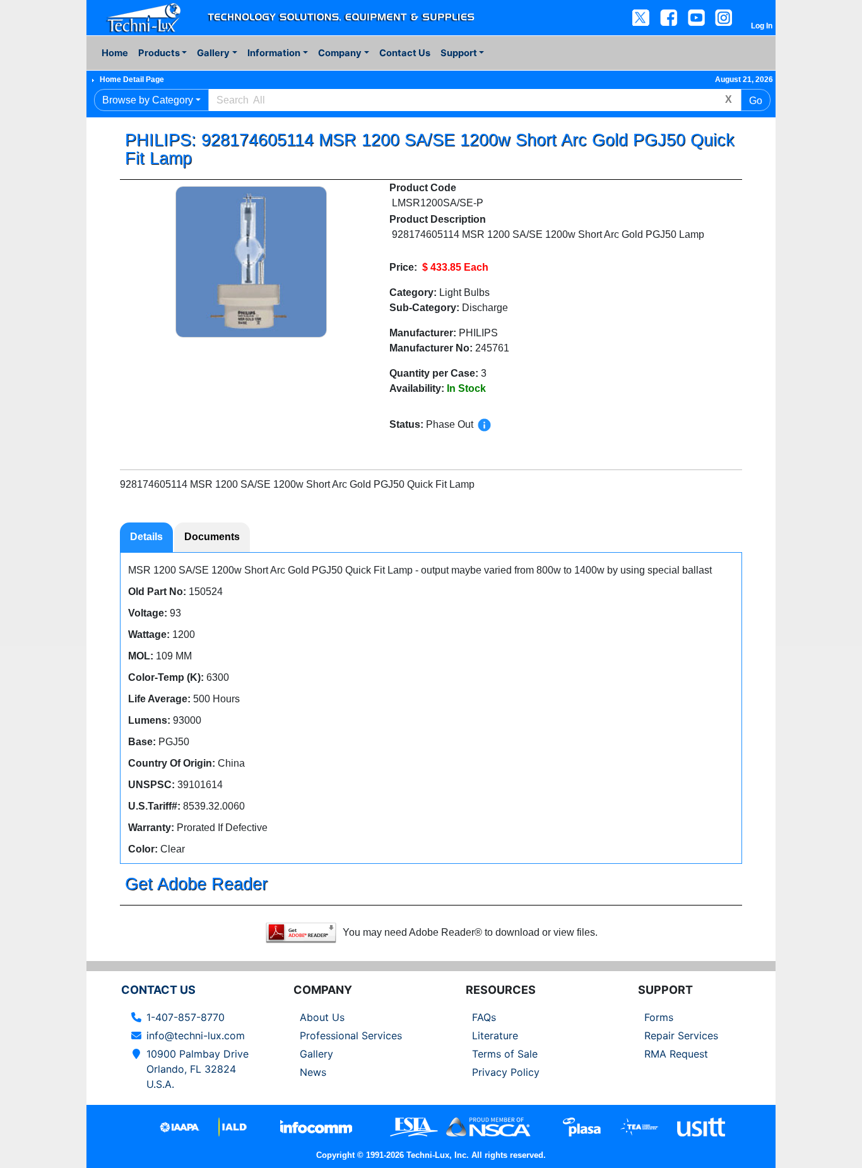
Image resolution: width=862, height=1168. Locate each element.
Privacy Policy (506, 1072)
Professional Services (351, 1035)
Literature (495, 1035)
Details (146, 536)
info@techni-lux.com (195, 1035)
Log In (761, 25)
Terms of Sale (505, 1053)
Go (755, 100)
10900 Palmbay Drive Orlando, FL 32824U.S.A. (197, 1068)
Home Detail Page (132, 79)
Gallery (316, 1053)
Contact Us (404, 53)
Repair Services (681, 1035)
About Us (322, 1017)
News (313, 1072)
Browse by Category (147, 100)
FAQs (484, 1017)
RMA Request (676, 1053)
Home (115, 53)
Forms (658, 1017)
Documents (212, 536)
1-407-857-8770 (185, 1017)
